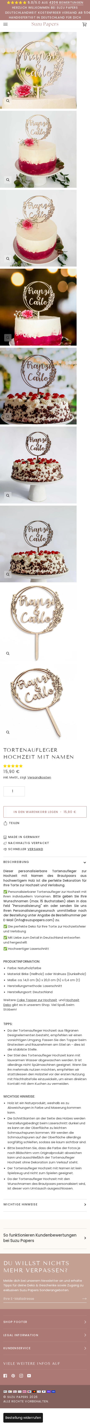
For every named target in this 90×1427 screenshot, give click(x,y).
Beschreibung (16, 862)
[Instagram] (21, 1376)
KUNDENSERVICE (17, 1348)
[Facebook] (5, 1376)
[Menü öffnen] (9, 24)
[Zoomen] (8, 100)
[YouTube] (29, 1376)
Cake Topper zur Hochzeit (37, 1000)
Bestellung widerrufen (23, 1417)
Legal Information (20, 1335)
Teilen (14, 823)
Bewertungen (66, 2)
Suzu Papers (17, 1397)
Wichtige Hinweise (20, 1204)
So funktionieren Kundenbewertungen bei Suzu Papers (39, 1237)
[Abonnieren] (81, 1298)
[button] (13, 766)
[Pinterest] (13, 1376)
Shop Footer (15, 1322)
